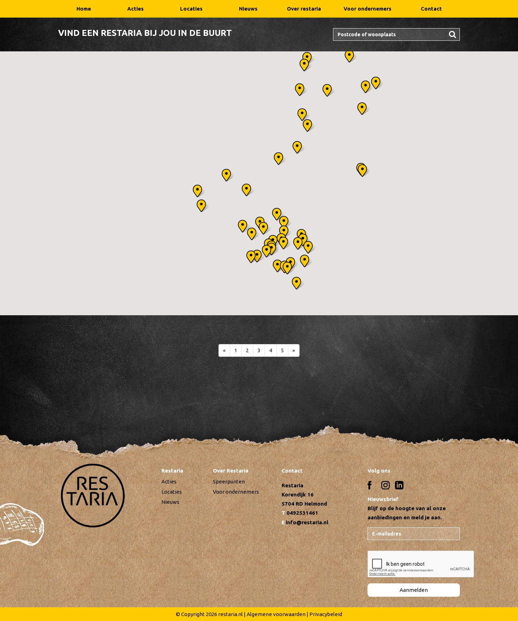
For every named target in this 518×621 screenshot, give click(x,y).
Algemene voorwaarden (276, 614)
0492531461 (302, 513)
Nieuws (248, 9)
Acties (135, 9)
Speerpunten (229, 481)
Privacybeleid (325, 614)
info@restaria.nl (307, 522)
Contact (431, 9)
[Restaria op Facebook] (372, 486)
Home (83, 9)
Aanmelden (414, 590)
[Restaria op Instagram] (385, 486)
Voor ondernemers (367, 9)
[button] (307, 261)
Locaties (191, 9)
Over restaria (304, 9)
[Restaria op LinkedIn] (399, 486)
